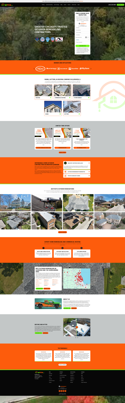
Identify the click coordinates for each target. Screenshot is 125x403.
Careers (82, 380)
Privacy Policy (82, 52)
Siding (61, 378)
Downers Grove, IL (55, 280)
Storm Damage (62, 377)
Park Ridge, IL (38, 285)
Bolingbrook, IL (46, 279)
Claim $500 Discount (62, 147)
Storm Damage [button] (56, 4)
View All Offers (62, 152)
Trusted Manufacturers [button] (74, 175)
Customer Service (52, 380)
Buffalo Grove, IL (55, 279)
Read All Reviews (62, 364)
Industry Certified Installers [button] (75, 163)
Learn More (74, 308)
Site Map (64, 393)
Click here (81, 1)
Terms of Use (78, 52)
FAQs (50, 377)
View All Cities (47, 288)
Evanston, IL (38, 281)
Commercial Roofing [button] (49, 4)
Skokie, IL (53, 285)
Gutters (61, 380)
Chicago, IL (37, 280)
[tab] (76, 163)
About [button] (79, 4)
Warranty (50, 375)
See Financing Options (81, 147)
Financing (50, 373)
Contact (50, 382)
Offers (82, 377)
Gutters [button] (65, 4)
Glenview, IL (46, 281)
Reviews (82, 378)
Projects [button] (69, 4)
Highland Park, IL (55, 281)
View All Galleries (62, 232)
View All (71, 382)
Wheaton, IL (38, 286)
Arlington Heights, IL (39, 279)
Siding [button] (61, 4)
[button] (34, 69)
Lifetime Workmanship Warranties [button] (76, 171)
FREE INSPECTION (120, 4)
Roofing (61, 373)
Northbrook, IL (46, 284)
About (82, 373)
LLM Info (50, 378)
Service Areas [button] (74, 4)
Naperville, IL (38, 284)
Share (43, 144)
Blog (82, 375)
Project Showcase (84, 382)
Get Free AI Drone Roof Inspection (43, 147)
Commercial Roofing (63, 375)
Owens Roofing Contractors (44, 171)
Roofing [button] (43, 4)
